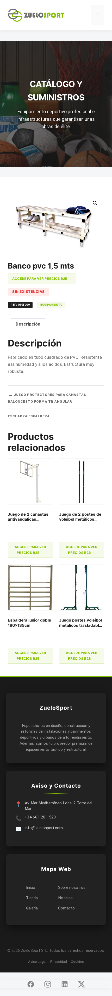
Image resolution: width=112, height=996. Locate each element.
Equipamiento (51, 304)
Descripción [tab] (28, 324)
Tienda (32, 898)
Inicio (30, 887)
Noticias (65, 898)
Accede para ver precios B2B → (42, 278)
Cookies (77, 961)
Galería (32, 908)
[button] (95, 203)
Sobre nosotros (71, 887)
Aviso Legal (37, 961)
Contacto (66, 908)
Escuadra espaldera (31, 416)
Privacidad (58, 961)
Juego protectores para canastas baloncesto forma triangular (47, 397)
